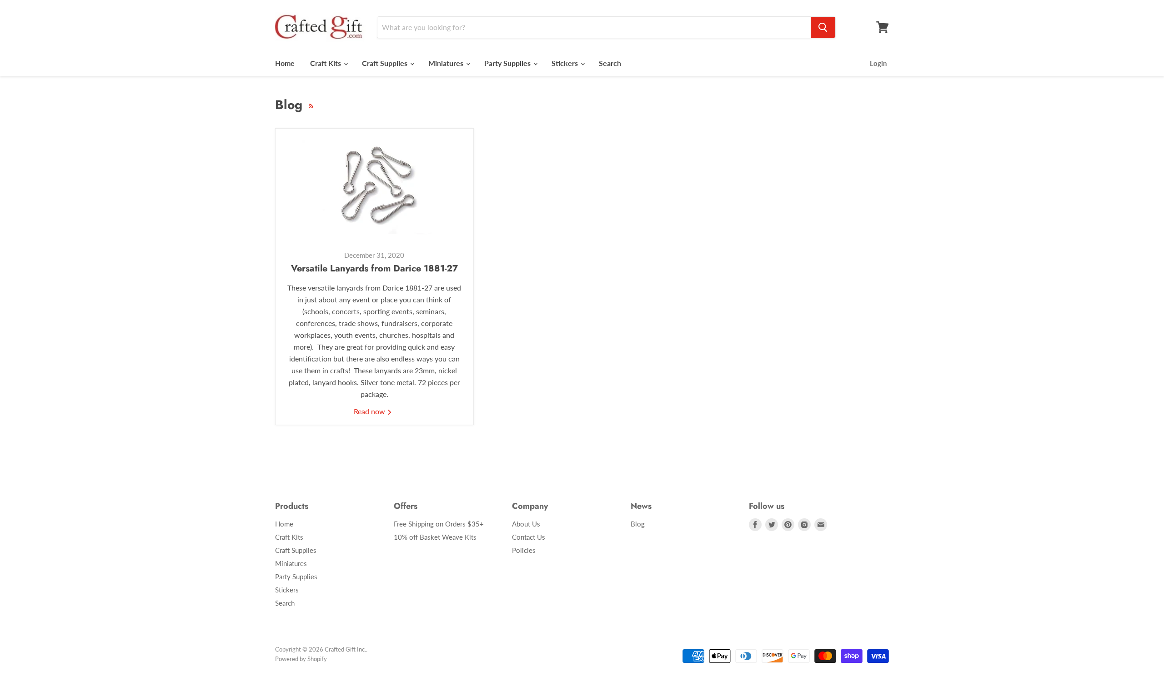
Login (878, 63)
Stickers (566, 63)
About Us (526, 524)
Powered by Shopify (301, 658)
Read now (370, 411)
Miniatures (446, 63)
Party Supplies (508, 63)
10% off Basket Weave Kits (435, 537)
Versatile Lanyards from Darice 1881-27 (374, 268)
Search (610, 63)
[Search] (823, 27)
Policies (524, 550)
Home (285, 63)
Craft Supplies (385, 63)
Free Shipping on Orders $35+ (439, 524)
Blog (638, 524)
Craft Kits (326, 63)
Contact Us (528, 537)
